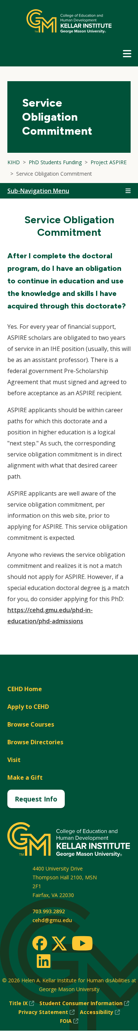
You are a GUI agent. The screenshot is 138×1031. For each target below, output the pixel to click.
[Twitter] (59, 944)
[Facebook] (39, 943)
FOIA (69, 1021)
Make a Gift (25, 777)
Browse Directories (35, 742)
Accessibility (100, 1012)
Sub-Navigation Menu (38, 191)
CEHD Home (24, 689)
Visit (14, 760)
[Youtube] (82, 944)
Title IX (21, 1003)
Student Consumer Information (84, 1003)
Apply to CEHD (28, 707)
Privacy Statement (46, 1012)
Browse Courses (30, 724)
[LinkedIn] (43, 961)
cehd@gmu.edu (52, 920)
